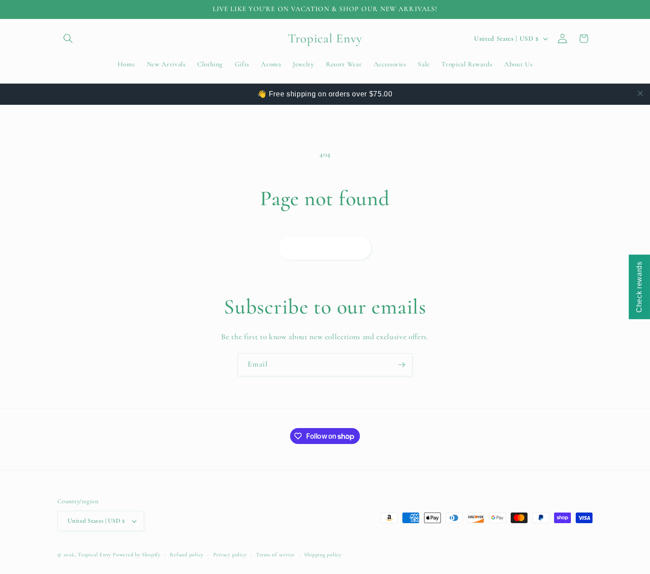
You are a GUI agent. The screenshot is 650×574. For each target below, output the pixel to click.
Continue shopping (325, 247)
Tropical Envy (94, 554)
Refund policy (186, 554)
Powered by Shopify (137, 554)
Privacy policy (230, 554)
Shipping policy (322, 554)
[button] (68, 38)
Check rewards (639, 287)
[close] (640, 93)
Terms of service (275, 554)
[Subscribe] (401, 364)
